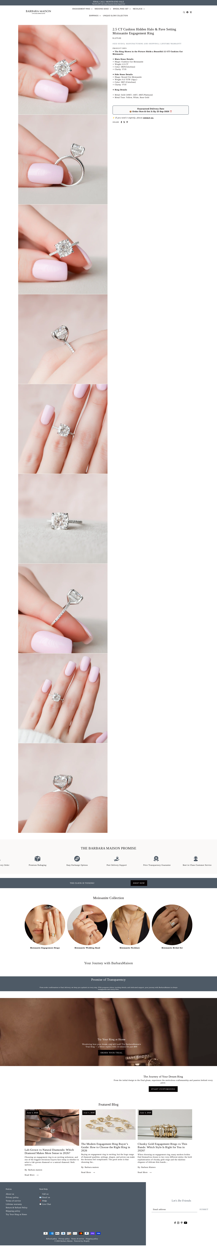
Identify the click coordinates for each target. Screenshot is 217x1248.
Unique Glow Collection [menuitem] (115, 16)
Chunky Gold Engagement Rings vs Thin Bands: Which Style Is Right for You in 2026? (162, 1147)
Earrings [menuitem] (94, 16)
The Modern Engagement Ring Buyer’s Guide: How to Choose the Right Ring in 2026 (105, 1147)
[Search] (184, 12)
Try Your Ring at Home (16, 1214)
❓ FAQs (43, 1200)
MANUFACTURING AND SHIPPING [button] (142, 43)
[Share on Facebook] (121, 122)
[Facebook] (175, 1222)
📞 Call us (44, 1193)
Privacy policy (12, 1197)
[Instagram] (178, 1222)
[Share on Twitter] (124, 122)
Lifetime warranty (14, 1204)
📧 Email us (44, 1197)
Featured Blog (109, 1104)
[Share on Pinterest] (127, 122)
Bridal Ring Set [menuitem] (121, 9)
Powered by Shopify (82, 1241)
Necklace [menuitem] (138, 9)
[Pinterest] (182, 1222)
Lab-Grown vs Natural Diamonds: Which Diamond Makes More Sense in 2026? (49, 1151)
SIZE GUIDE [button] (118, 43)
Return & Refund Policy (16, 1207)
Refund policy (51, 1238)
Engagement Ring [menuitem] (81, 9)
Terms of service (13, 1200)
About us (10, 1193)
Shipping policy (13, 1210)
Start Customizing (163, 1089)
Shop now (139, 883)
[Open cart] (190, 12)
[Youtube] (185, 1222)
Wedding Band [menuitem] (102, 9)
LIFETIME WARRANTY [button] (171, 43)
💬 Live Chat (45, 1204)
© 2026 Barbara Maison (63, 1241)
